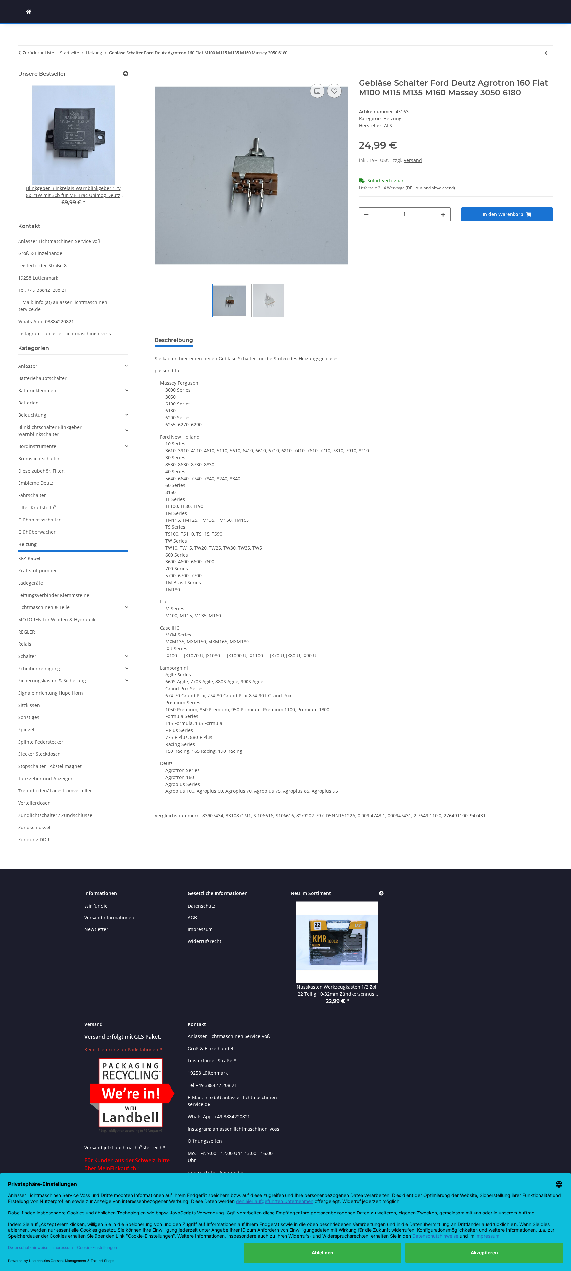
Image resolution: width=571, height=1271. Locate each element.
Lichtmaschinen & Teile (44, 607)
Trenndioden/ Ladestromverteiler (55, 791)
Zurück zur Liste (38, 53)
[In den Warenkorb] (160, 74)
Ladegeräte (30, 583)
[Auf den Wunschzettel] (334, 91)
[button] (73, 366)
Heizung (392, 118)
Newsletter (96, 929)
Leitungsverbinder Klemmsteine (53, 595)
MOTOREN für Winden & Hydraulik (56, 619)
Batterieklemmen (37, 390)
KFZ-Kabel (29, 558)
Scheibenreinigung (39, 668)
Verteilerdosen (34, 803)
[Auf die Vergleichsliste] (317, 91)
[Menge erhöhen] (443, 214)
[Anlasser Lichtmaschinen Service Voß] (28, 11)
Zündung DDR (33, 839)
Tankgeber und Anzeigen (46, 778)
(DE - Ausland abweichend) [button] (430, 188)
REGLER (26, 632)
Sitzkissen (29, 705)
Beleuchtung (32, 415)
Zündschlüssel (34, 827)
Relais (24, 644)
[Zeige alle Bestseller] (125, 74)
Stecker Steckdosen (39, 754)
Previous (34, 150)
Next (111, 150)
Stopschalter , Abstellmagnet (50, 766)
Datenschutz (201, 906)
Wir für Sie (96, 906)
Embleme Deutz (35, 483)
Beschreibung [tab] (174, 340)
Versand (413, 160)
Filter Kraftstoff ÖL (38, 507)
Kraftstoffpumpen (38, 570)
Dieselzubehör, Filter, (41, 471)
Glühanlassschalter (39, 520)
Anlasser (27, 366)
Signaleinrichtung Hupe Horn (50, 693)
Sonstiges (28, 717)
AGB (192, 917)
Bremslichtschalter (39, 458)
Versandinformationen (109, 917)
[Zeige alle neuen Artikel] (381, 893)
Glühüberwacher (37, 532)
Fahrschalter (32, 495)
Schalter (27, 656)
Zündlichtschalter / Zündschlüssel (56, 815)
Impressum (200, 929)
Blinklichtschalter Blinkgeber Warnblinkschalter (50, 430)
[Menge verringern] (366, 214)
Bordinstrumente (37, 446)
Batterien (28, 403)
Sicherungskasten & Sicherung (52, 680)
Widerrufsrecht (204, 941)
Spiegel (26, 729)
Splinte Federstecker (40, 742)
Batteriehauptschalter (42, 378)
